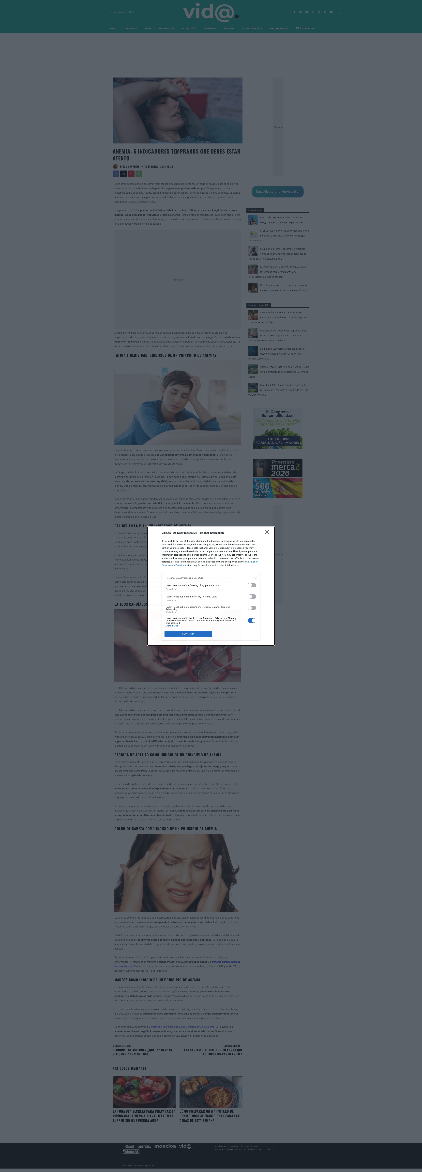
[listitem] (211, 578)
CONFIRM (188, 634)
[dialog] (211, 586)
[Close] (268, 533)
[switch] (252, 585)
